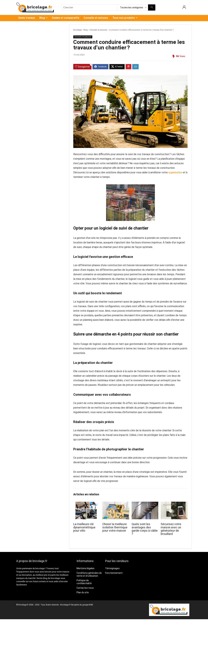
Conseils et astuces (96, 17)
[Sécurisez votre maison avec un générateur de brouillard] (174, 503)
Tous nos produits (123, 17)
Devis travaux (26, 17)
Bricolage (77, 30)
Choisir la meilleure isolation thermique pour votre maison (114, 527)
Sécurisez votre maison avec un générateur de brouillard (171, 529)
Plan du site (83, 592)
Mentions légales (85, 568)
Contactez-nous (85, 588)
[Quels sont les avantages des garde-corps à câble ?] (145, 503)
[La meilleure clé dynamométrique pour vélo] (86, 503)
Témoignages (112, 568)
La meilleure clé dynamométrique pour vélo (84, 527)
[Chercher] (151, 7)
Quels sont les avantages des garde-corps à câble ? (145, 529)
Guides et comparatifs (65, 17)
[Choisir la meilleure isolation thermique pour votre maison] (115, 503)
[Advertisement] (104, 643)
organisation (175, 172)
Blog (42, 17)
